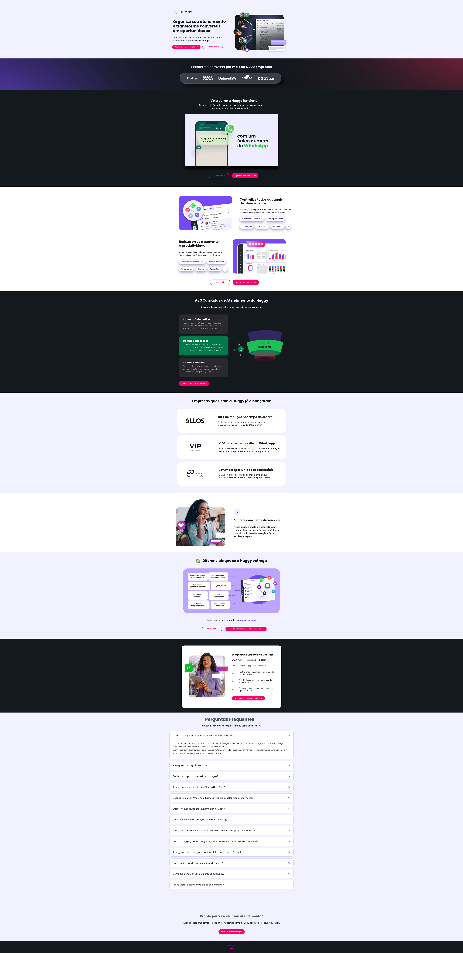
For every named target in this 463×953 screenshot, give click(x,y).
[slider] (234, 164)
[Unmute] (275, 164)
